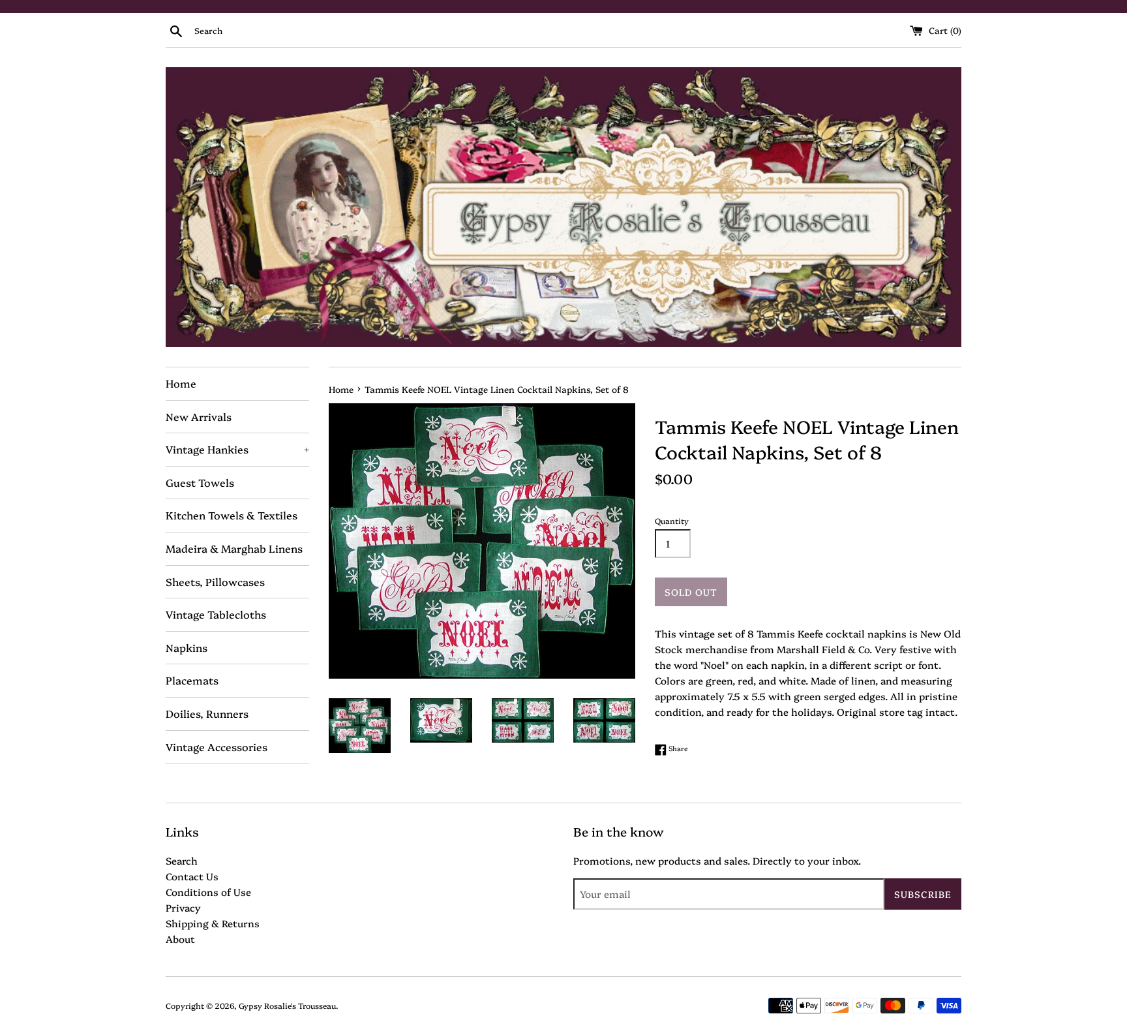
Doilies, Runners (207, 713)
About (180, 939)
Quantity (672, 520)
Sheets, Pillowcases (215, 581)
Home (181, 383)
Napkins (186, 647)
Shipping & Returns (213, 923)
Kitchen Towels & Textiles (231, 515)
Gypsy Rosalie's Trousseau (287, 1005)
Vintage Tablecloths (216, 614)
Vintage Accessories (216, 746)
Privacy (183, 907)
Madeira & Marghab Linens (234, 548)
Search (182, 860)
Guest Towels (200, 482)
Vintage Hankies (237, 449)
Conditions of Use (208, 892)
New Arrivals (199, 416)
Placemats (192, 680)
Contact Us (192, 876)
